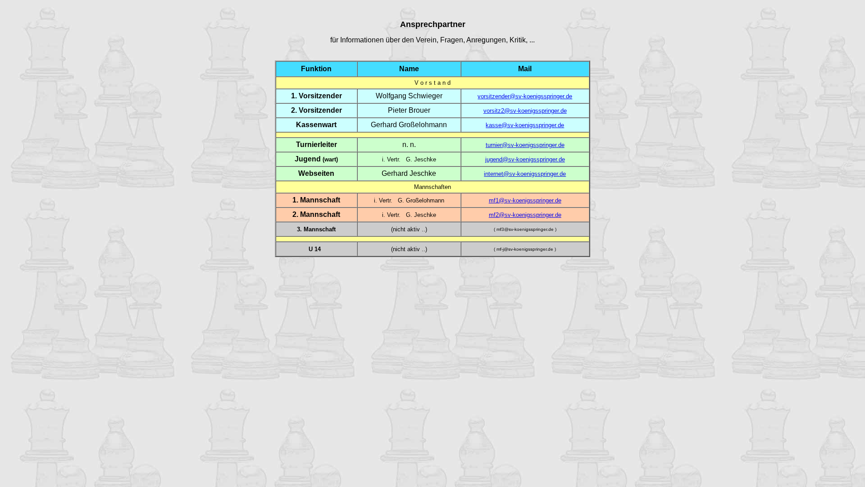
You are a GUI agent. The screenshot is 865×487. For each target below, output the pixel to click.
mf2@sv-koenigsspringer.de (525, 214)
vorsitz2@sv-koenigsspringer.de (525, 110)
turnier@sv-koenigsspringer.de (525, 145)
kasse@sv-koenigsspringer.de (525, 125)
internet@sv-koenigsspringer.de (525, 173)
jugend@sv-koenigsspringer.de (525, 159)
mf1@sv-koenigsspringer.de (525, 200)
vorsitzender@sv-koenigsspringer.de (525, 96)
